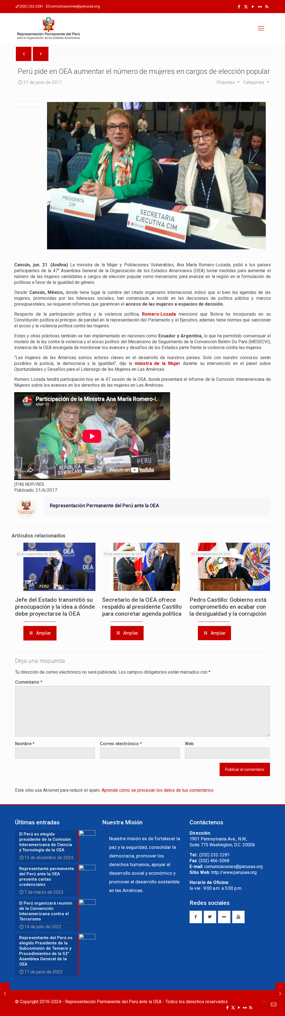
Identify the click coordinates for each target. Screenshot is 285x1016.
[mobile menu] (261, 28)
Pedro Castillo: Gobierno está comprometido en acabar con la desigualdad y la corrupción (228, 606)
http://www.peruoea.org (234, 872)
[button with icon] (196, 917)
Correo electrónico (121, 743)
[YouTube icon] (253, 6)
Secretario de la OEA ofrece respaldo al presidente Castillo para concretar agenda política (142, 606)
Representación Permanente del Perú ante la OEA (104, 505)
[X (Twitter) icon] (246, 6)
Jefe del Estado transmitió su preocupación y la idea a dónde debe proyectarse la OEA (55, 606)
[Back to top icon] (264, 1002)
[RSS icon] (267, 6)
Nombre (25, 743)
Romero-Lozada (159, 314)
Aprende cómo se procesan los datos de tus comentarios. (158, 790)
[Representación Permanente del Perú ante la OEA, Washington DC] (48, 28)
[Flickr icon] (260, 6)
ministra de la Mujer (157, 363)
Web (189, 743)
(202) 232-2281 (31, 6)
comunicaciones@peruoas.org (75, 6)
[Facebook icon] (239, 6)
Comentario (28, 682)
